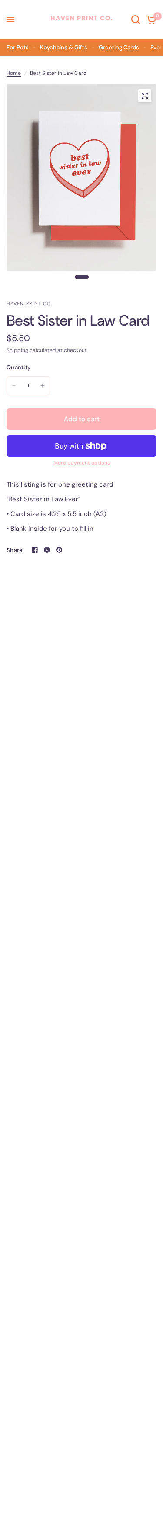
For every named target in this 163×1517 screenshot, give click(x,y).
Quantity (18, 367)
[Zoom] (144, 95)
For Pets (18, 47)
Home (14, 73)
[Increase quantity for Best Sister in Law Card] (43, 386)
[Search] (135, 19)
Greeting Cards (119, 47)
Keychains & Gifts (63, 47)
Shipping (17, 350)
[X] (47, 550)
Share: (15, 550)
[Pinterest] (59, 550)
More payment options (81, 462)
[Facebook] (35, 550)
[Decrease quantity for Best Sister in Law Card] (14, 386)
